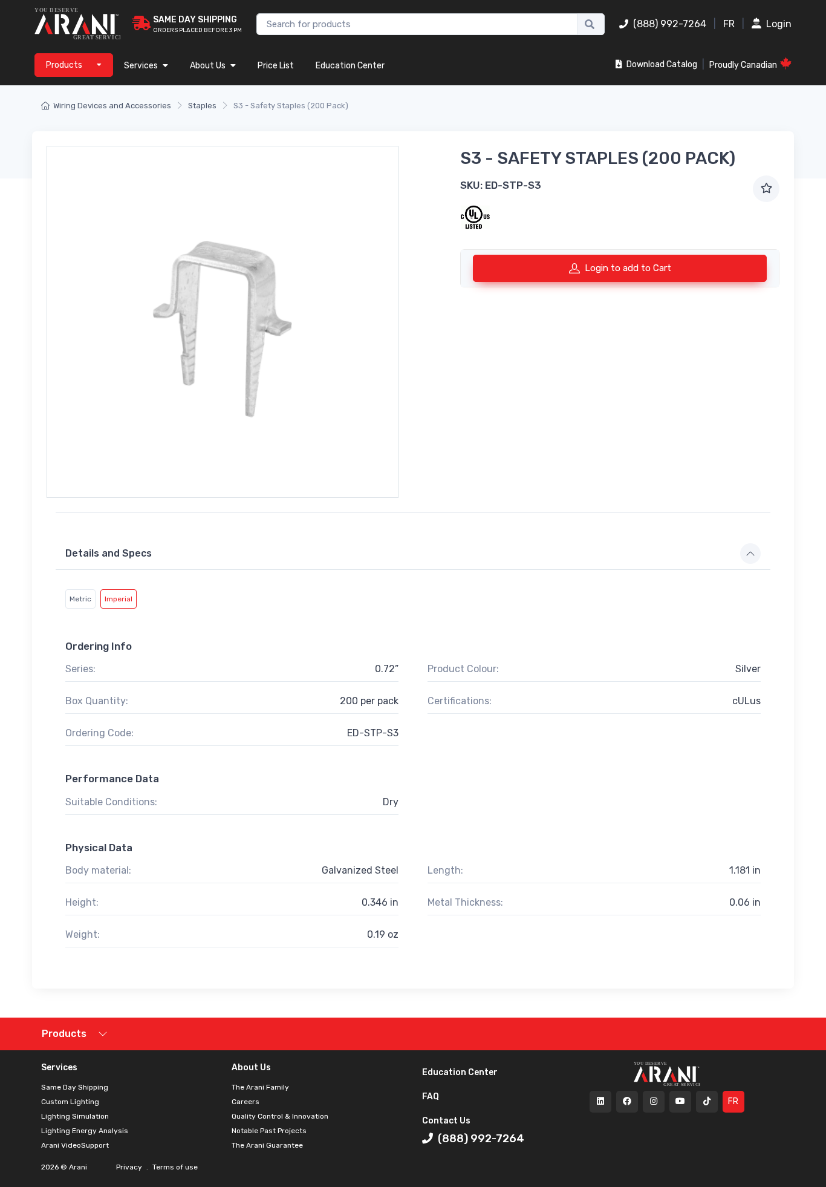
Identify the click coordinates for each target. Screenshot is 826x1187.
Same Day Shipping (74, 1087)
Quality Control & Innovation (280, 1116)
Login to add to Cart (628, 268)
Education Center (350, 65)
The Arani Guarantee (267, 1145)
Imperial (118, 599)
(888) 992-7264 (669, 24)
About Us (208, 65)
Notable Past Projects (269, 1131)
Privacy (130, 1167)
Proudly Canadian (743, 65)
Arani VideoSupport (75, 1145)
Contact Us (446, 1121)
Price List (276, 65)
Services (141, 65)
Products (64, 1033)
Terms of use (174, 1167)
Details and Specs (108, 553)
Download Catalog (661, 64)
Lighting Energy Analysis (84, 1131)
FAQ (430, 1096)
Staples (202, 105)
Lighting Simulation (75, 1116)
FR (729, 24)
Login (779, 24)
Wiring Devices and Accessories (112, 105)
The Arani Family (260, 1087)
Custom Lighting (70, 1101)
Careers (245, 1101)
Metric (80, 599)
